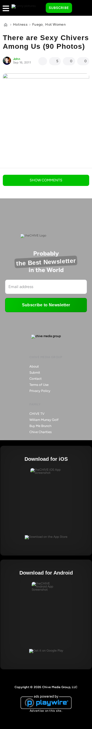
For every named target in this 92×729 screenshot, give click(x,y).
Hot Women (55, 24)
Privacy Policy (39, 391)
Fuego (37, 24)
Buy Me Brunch (40, 426)
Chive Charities (40, 432)
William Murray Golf (44, 420)
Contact (35, 379)
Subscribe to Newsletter (46, 305)
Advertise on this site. (46, 710)
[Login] (80, 8)
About (34, 366)
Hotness (20, 24)
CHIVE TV (36, 414)
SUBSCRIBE (59, 8)
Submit (34, 372)
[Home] (5, 24)
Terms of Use (39, 385)
